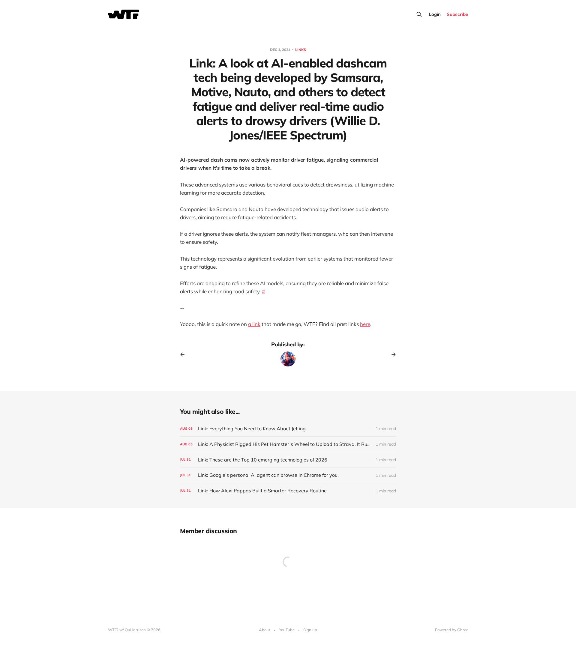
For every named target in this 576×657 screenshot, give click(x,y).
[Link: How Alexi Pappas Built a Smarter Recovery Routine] (288, 490)
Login (435, 14)
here (365, 324)
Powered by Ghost (451, 629)
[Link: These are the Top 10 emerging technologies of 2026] (288, 459)
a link (254, 324)
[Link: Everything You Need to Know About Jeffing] (288, 428)
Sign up (310, 629)
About (264, 629)
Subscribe (457, 14)
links (300, 49)
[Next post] (391, 354)
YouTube (287, 629)
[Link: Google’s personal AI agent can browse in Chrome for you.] (288, 475)
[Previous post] (184, 354)
